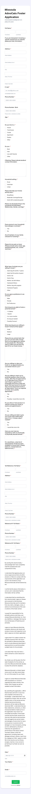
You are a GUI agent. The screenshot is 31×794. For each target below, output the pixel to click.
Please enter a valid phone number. (12, 113)
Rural (8, 182)
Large (8, 334)
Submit (16, 782)
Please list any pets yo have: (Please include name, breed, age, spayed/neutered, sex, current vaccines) (15, 246)
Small (8, 329)
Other (8, 140)
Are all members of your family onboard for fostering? (14, 235)
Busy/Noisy (10, 195)
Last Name (18, 34)
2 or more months (12, 316)
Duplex (9, 137)
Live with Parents (12, 154)
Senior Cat (10, 275)
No (8, 231)
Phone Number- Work (11, 107)
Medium (9, 332)
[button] (24, 755)
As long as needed (12, 319)
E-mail (7, 87)
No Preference (11, 303)
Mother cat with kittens (13, 280)
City (6, 69)
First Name (7, 34)
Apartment (10, 135)
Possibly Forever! (12, 321)
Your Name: (9, 762)
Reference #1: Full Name (12, 523)
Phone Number (10, 97)
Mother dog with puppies (14, 285)
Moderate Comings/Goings (14, 197)
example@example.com (10, 93)
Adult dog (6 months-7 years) (15, 270)
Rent (8, 149)
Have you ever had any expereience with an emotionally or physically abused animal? (14, 432)
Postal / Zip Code (9, 83)
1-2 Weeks (10, 311)
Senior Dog (10, 278)
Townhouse (10, 130)
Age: (7, 117)
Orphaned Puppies (12, 288)
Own (8, 151)
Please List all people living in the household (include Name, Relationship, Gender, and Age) (15, 205)
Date (6, 758)
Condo (9, 132)
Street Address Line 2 (9, 62)
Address (8, 49)
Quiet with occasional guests (15, 200)
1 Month (9, 314)
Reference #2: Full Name (13, 543)
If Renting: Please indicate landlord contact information (15, 161)
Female (9, 301)
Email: (7, 769)
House (9, 127)
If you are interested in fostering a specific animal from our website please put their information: (15, 39)
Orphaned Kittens (12, 283)
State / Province (8, 76)
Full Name (8, 28)
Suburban (10, 184)
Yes (8, 228)
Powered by (15, 785)
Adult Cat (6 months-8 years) (15, 273)
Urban (9, 187)
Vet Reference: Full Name (13, 466)
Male (8, 298)
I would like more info (13, 427)
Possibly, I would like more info (16, 399)
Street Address (8, 55)
